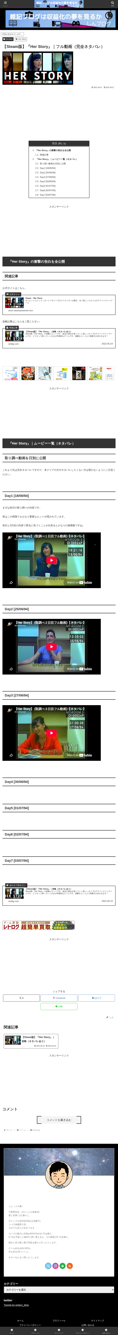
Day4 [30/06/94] (47, 181)
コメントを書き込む (59, 1119)
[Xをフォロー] (48, 1266)
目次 (54, 143)
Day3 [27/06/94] (47, 177)
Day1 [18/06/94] (47, 168)
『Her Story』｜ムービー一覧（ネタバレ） (56, 159)
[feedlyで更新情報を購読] (62, 1266)
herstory (9, 39)
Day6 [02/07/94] (47, 190)
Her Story (22, 39)
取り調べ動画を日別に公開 (53, 163)
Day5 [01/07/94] (47, 186)
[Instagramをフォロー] (55, 1266)
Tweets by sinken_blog (16, 1305)
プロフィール (59, 1320)
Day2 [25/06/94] (47, 172)
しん (59, 1197)
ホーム (20, 1320)
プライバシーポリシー (30, 1325)
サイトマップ (97, 1320)
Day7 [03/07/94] (47, 195)
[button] (109, 753)
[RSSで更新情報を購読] (70, 1266)
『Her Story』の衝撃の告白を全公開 (53, 150)
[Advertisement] (59, 112)
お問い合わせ (87, 1325)
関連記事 (44, 155)
